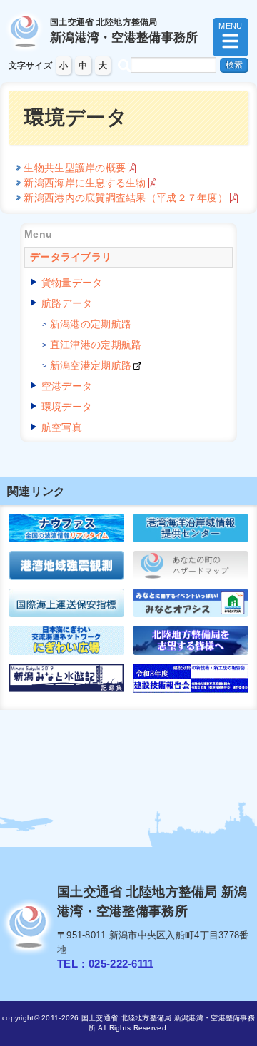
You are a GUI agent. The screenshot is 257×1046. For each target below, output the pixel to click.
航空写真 (61, 427)
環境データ (66, 406)
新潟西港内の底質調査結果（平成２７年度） (126, 197)
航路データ (66, 303)
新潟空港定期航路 (90, 365)
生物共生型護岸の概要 (75, 167)
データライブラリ (70, 257)
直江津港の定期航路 (96, 344)
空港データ (66, 386)
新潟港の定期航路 (90, 324)
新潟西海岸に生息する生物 (85, 182)
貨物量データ (72, 282)
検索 (234, 65)
